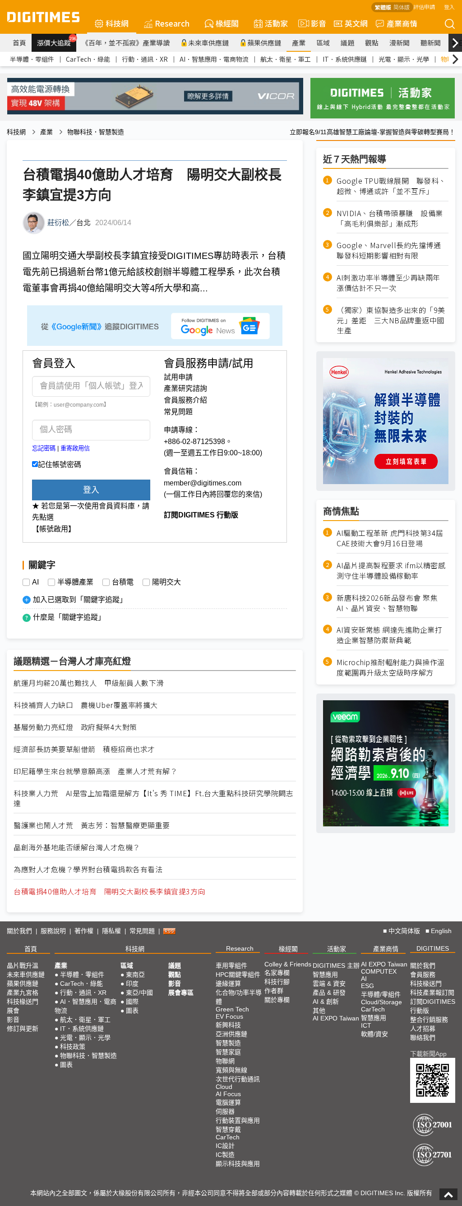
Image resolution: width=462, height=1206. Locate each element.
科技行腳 (277, 981)
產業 (298, 42)
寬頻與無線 (231, 1070)
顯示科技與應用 (238, 1163)
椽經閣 (227, 23)
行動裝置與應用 (238, 1120)
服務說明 (53, 930)
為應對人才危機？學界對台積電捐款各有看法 (88, 869)
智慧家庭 (228, 1052)
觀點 (372, 42)
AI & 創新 (326, 1001)
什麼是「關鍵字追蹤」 (69, 617)
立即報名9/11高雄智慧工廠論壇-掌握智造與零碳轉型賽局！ (372, 132)
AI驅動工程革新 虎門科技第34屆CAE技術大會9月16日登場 (390, 538)
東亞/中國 (139, 992)
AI (35, 582)
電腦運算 (228, 1102)
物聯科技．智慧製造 (95, 132)
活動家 (276, 23)
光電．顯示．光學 (404, 58)
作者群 (273, 990)
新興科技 (228, 1025)
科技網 (117, 23)
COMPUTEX (379, 971)
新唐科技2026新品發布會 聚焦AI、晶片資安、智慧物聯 (387, 603)
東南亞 (135, 974)
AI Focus (228, 1093)
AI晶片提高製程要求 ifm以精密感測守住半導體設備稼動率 (391, 570)
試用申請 (178, 377)
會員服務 (422, 974)
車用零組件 (231, 965)
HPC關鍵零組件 (238, 974)
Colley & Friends (287, 964)
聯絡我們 (422, 1037)
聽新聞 (430, 42)
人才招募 (422, 1028)
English (441, 930)
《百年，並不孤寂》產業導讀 (126, 42)
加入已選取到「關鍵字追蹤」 (80, 599)
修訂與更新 (22, 1028)
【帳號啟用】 (53, 529)
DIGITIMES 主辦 (336, 965)
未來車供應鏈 (208, 42)
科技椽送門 (22, 1001)
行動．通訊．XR (145, 58)
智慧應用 (325, 974)
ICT (366, 1025)
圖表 (66, 1064)
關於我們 (19, 930)
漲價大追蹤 (56, 41)
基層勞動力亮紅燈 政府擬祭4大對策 (75, 727)
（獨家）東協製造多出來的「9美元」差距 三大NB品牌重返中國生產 (391, 320)
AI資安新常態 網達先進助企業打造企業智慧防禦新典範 (389, 635)
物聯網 (225, 1061)
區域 (323, 42)
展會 (13, 1010)
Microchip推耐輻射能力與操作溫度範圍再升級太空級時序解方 (391, 667)
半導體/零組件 (381, 994)
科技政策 (72, 1046)
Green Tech (232, 1009)
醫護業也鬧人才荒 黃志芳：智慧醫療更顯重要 (92, 825)
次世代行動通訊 (238, 1079)
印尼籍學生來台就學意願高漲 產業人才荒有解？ (95, 771)
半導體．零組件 (32, 58)
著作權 (83, 930)
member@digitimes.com (202, 483)
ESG (367, 985)
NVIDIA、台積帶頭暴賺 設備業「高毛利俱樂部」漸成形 (390, 218)
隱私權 (111, 930)
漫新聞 (399, 42)
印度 (132, 983)
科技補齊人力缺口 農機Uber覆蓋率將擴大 (86, 705)
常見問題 (178, 412)
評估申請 (424, 6)
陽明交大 (166, 582)
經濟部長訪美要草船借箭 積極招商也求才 (84, 749)
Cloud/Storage (381, 1002)
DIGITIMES (432, 948)
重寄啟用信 (75, 448)
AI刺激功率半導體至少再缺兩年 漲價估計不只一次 (392, 282)
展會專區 (181, 992)
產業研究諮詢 (185, 388)
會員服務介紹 (185, 400)
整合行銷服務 (429, 1019)
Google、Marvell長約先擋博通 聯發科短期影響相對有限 (392, 250)
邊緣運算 (228, 983)
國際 (132, 1001)
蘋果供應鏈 (264, 42)
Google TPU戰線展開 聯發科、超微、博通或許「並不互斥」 (391, 186)
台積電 (123, 582)
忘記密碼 (43, 448)
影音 (315, 23)
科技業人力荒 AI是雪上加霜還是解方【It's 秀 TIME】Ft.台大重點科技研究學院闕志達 (153, 798)
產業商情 (402, 23)
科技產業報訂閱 (432, 992)
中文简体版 (404, 930)
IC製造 (225, 1154)
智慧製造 (228, 1043)
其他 (319, 1010)
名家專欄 (277, 972)
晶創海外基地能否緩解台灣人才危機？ (77, 847)
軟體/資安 (374, 1034)
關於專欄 (277, 999)
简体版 (401, 7)
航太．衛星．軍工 (285, 58)
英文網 (356, 23)
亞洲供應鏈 (231, 1034)
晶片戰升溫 (22, 965)
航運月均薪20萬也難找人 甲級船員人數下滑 (89, 683)
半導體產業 (75, 582)
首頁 (19, 42)
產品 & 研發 (329, 992)
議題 (347, 42)
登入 (449, 6)
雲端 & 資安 (329, 983)
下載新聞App (428, 1053)
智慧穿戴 (228, 1129)
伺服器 (225, 1111)
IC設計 (225, 1145)
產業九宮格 (22, 992)
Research (172, 23)
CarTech (228, 1137)
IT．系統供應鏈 (345, 58)
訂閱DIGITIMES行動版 (432, 1006)
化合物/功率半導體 (239, 997)
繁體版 (383, 7)
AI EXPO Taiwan (336, 1018)
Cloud (224, 1086)
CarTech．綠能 (88, 58)
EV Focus (229, 1016)
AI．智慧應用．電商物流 (214, 58)
